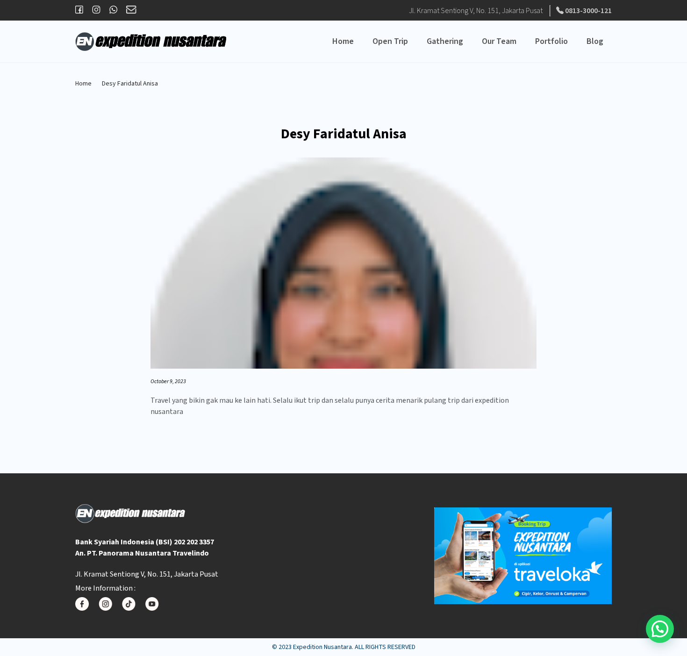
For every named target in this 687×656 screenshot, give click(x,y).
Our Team (499, 41)
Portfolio (551, 41)
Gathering (445, 41)
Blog (595, 41)
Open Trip (390, 41)
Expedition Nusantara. (323, 647)
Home (343, 41)
